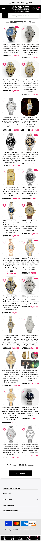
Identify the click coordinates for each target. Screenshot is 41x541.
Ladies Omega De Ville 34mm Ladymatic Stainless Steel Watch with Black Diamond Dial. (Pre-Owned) (30, 411)
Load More (19, 473)
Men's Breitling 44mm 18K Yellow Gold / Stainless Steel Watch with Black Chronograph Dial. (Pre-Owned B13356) (30, 156)
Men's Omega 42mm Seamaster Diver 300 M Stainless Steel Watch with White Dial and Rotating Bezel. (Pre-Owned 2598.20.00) (11, 122)
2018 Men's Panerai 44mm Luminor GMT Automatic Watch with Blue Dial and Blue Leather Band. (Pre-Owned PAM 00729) (11, 48)
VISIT (31, 2)
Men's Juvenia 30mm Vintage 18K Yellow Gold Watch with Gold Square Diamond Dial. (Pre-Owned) (11, 191)
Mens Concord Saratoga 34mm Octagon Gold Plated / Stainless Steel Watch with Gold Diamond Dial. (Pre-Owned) (11, 84)
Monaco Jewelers (29, 530)
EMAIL (22, 2)
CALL (13, 2)
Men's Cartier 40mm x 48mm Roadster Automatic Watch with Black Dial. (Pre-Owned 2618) (30, 191)
